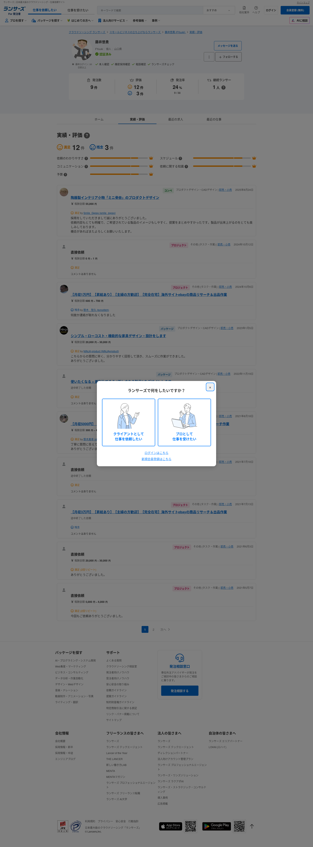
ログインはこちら (156, 453)
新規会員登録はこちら (156, 459)
